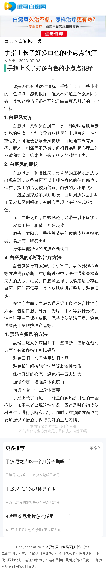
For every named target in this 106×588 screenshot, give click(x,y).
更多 (94, 448)
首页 (8, 41)
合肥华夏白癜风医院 (60, 547)
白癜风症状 (30, 41)
